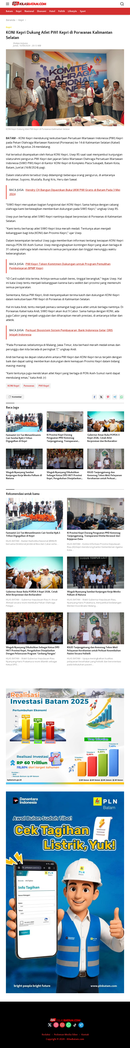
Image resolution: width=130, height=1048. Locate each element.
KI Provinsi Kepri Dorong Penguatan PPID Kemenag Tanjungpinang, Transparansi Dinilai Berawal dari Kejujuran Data (63, 438)
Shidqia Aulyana (20, 43)
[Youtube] (62, 1025)
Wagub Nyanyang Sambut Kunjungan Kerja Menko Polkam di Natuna (24, 475)
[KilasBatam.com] (28, 4)
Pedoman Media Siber (66, 1034)
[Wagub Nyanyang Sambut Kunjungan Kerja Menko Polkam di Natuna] (24, 459)
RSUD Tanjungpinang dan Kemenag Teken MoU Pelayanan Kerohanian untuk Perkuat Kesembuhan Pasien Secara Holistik (104, 475)
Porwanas (29, 386)
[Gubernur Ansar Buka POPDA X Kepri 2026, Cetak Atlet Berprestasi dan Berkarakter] (105, 421)
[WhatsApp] (68, 1025)
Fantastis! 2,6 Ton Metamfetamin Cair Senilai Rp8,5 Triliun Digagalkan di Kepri (23, 438)
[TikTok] (75, 1025)
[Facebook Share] (94, 397)
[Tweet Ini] (101, 397)
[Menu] (8, 4)
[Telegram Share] (114, 397)
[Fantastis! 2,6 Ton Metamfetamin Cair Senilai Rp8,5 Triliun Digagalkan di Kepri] (24, 421)
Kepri (9, 27)
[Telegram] (81, 1025)
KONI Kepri (13, 386)
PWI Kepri (44, 386)
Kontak (85, 1034)
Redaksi (46, 1034)
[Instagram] (56, 1025)
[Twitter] (49, 1025)
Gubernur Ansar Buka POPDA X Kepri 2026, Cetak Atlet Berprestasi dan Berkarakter (103, 438)
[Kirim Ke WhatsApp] (121, 397)
